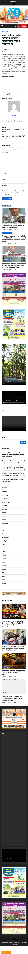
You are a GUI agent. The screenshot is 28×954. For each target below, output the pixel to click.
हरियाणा (4, 583)
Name (4, 173)
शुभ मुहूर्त (4, 576)
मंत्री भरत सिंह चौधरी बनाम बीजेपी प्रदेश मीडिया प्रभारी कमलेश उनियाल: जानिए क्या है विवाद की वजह (13, 468)
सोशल (3, 580)
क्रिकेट (4, 516)
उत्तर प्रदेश (4, 509)
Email (4, 179)
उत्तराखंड (11, 221)
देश (3, 534)
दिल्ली (3, 530)
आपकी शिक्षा (4, 505)
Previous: (13, 129)
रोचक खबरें (4, 569)
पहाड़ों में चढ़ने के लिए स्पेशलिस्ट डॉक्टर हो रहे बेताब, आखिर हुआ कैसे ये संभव (13, 226)
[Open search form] (15, 26)
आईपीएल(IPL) (5, 491)
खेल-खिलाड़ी (5, 523)
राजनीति (4, 558)
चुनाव (3, 527)
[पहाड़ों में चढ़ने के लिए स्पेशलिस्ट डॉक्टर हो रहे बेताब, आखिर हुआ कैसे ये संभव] (14, 215)
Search (4, 438)
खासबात (4, 520)
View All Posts (20, 121)
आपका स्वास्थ (5, 31)
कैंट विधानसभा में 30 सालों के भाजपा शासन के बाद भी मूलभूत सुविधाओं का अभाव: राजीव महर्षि (13, 462)
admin (5, 47)
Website (4, 185)
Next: (13, 136)
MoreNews (23, 942)
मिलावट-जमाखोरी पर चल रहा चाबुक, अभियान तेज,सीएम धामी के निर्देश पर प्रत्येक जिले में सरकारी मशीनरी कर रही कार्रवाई (13, 454)
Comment (5, 152)
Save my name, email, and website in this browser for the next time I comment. (14, 193)
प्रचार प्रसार (5, 548)
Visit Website (8, 121)
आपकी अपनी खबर (6, 502)
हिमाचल (4, 587)
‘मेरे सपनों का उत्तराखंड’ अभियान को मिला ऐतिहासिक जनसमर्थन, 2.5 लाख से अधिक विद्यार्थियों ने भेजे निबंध (13, 474)
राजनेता (4, 562)
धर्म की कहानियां (5, 537)
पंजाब (3, 544)
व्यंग (3, 573)
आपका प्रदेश (5, 495)
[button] (2, 26)
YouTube (24, 26)
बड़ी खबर (4, 555)
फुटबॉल (4, 551)
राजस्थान (4, 565)
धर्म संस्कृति (4, 541)
